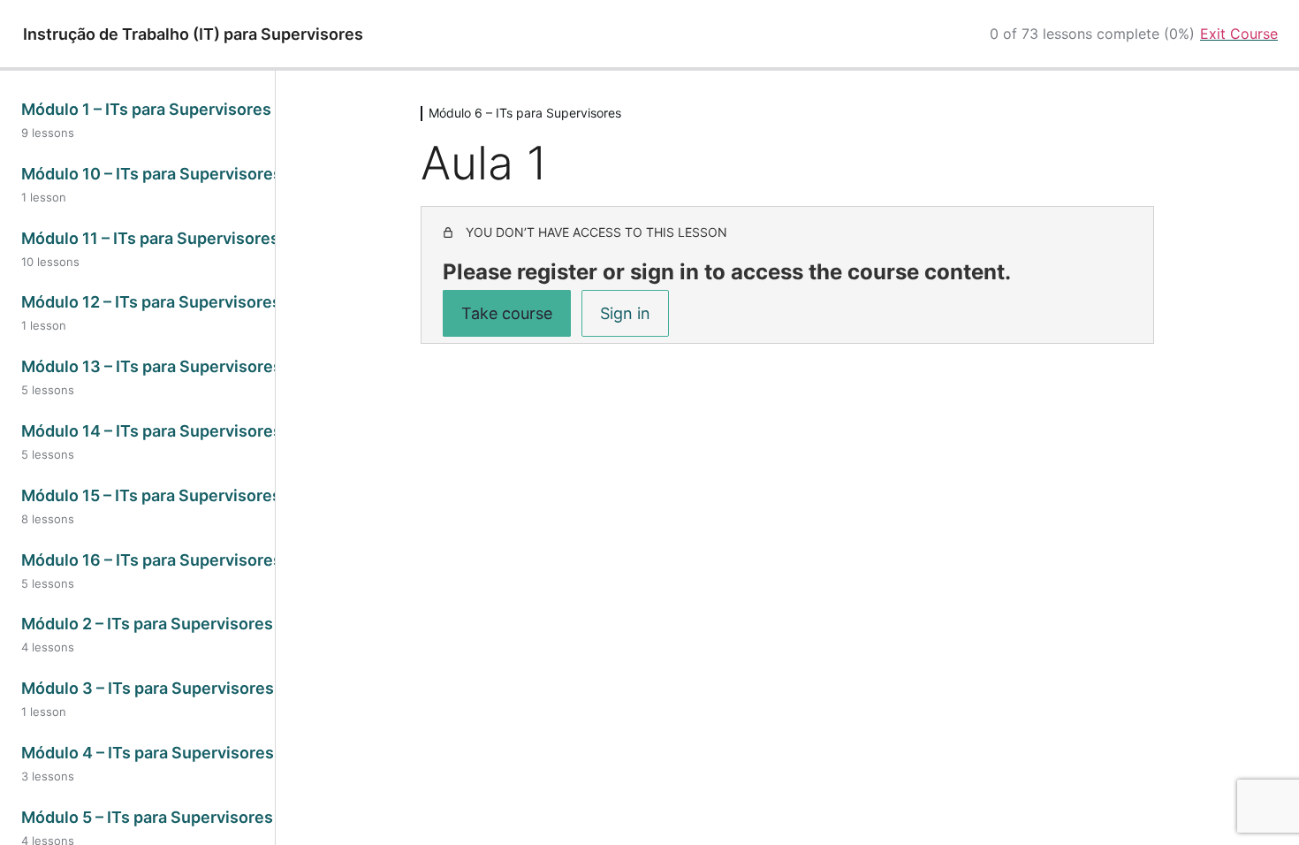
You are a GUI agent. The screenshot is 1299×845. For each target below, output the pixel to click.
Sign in (625, 313)
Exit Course (1239, 33)
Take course (506, 313)
